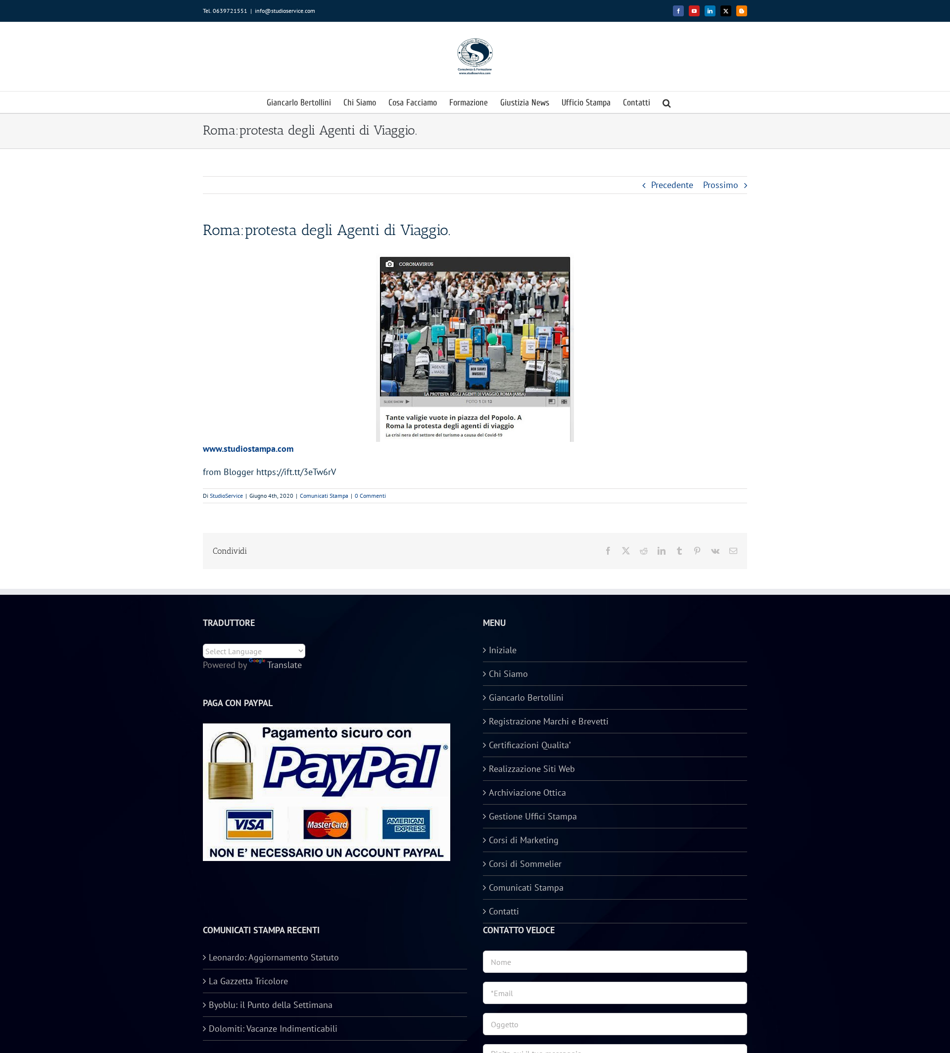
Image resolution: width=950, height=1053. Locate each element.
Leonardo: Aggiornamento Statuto (274, 957)
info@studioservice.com (285, 10)
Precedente (672, 185)
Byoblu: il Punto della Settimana (270, 1004)
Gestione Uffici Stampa (533, 816)
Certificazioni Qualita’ (529, 745)
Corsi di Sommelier (525, 863)
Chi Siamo (508, 673)
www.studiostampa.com (248, 448)
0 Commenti (370, 495)
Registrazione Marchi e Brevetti (549, 721)
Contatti (504, 911)
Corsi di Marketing (524, 840)
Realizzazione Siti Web (532, 768)
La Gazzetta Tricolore (248, 981)
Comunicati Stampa (324, 495)
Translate (284, 664)
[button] (667, 102)
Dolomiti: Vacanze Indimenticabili (273, 1028)
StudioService (226, 495)
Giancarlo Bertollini (526, 697)
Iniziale (503, 650)
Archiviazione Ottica (527, 792)
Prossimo (720, 185)
